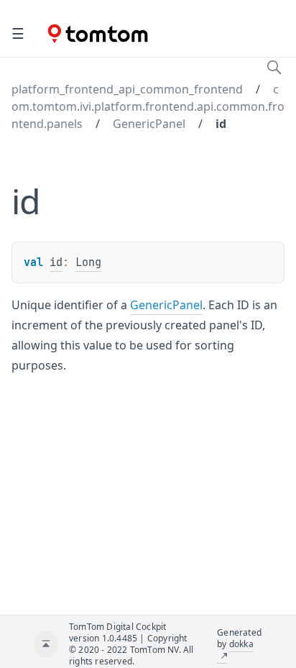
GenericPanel (149, 124)
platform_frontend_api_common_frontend (127, 89)
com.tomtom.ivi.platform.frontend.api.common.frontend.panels (148, 106)
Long (88, 262)
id (221, 124)
